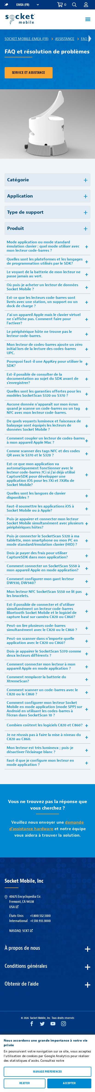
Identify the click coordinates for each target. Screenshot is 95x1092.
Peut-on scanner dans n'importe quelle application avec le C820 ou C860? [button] (40, 640)
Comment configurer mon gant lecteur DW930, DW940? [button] (40, 581)
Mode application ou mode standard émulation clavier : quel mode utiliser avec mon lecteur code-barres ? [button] (43, 246)
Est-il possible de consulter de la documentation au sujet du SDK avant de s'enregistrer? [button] (42, 378)
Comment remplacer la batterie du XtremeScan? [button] (36, 679)
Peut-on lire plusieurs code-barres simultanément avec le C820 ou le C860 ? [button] (42, 627)
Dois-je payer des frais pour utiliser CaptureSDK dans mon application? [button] (37, 555)
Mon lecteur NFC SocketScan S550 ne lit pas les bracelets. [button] (44, 593)
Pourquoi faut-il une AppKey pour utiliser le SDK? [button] (45, 363)
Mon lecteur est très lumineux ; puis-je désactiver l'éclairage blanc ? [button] (40, 750)
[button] (86, 4)
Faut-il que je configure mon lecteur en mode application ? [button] (40, 762)
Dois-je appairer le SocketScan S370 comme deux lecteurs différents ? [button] (44, 653)
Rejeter (24, 1083)
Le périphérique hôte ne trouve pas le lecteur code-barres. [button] (39, 333)
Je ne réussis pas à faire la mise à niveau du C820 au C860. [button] (44, 737)
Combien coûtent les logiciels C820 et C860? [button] (45, 725)
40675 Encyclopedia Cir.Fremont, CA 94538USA (25, 901)
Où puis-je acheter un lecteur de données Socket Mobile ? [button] (42, 287)
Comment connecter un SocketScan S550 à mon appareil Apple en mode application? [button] (43, 568)
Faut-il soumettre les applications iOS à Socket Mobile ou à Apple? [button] (40, 508)
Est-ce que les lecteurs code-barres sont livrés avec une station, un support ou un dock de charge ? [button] (42, 301)
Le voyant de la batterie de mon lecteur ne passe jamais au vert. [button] (43, 274)
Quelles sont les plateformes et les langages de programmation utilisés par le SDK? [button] (45, 261)
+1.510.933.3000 (40, 921)
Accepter (69, 1083)
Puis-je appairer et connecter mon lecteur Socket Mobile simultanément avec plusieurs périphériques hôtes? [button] (45, 523)
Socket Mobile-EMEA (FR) (27, 39)
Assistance (64, 39)
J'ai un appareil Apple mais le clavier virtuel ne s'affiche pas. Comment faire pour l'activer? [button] (43, 318)
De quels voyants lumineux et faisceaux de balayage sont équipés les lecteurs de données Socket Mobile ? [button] (44, 425)
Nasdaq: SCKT (19, 930)
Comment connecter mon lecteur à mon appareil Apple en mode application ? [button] (41, 666)
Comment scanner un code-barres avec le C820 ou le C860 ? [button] (42, 692)
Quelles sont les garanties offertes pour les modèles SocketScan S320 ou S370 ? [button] (44, 393)
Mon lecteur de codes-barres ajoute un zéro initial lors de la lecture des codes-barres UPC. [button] (45, 348)
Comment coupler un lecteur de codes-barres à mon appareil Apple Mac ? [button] (46, 440)
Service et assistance (28, 73)
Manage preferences (47, 1071)
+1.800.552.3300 (40, 915)
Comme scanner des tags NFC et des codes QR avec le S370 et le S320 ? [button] (43, 453)
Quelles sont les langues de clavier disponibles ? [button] (36, 495)
